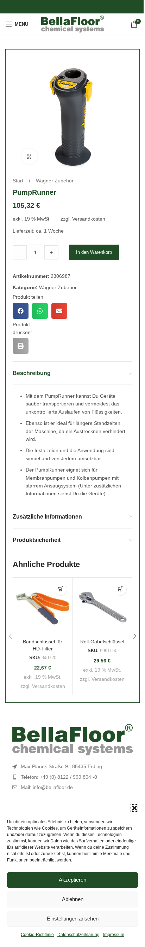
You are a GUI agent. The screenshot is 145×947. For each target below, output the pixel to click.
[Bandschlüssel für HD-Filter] (42, 607)
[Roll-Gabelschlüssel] (102, 607)
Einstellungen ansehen (73, 919)
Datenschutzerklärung (78, 934)
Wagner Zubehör (55, 180)
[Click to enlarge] (29, 156)
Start (19, 180)
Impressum (113, 934)
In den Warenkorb (94, 252)
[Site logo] (72, 24)
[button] (134, 808)
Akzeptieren (72, 880)
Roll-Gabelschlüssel (102, 641)
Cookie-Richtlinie (37, 934)
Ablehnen (72, 899)
